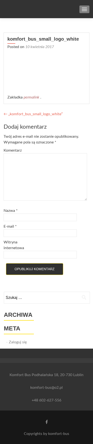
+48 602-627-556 (46, 400)
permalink (32, 97)
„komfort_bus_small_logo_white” (33, 114)
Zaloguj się (18, 342)
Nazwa (11, 211)
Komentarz (13, 150)
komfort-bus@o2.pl (46, 387)
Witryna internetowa (14, 245)
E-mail (10, 226)
